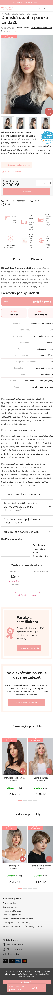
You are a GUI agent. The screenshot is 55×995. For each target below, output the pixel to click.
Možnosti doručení (13, 171)
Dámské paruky (40, 545)
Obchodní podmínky (12, 914)
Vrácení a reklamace (12, 911)
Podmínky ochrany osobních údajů (18, 918)
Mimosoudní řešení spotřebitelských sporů (22, 926)
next (52, 751)
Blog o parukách (10, 903)
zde (32, 976)
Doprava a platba (10, 907)
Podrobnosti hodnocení (41, 27)
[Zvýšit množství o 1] (50, 183)
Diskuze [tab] (36, 259)
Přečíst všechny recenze (27, 595)
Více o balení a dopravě (26, 702)
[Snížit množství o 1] (38, 183)
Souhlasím (28, 982)
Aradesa (12, 31)
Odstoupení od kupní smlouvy (16, 922)
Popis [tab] (17, 259)
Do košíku (26, 191)
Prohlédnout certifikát (29, 647)
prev (3, 751)
